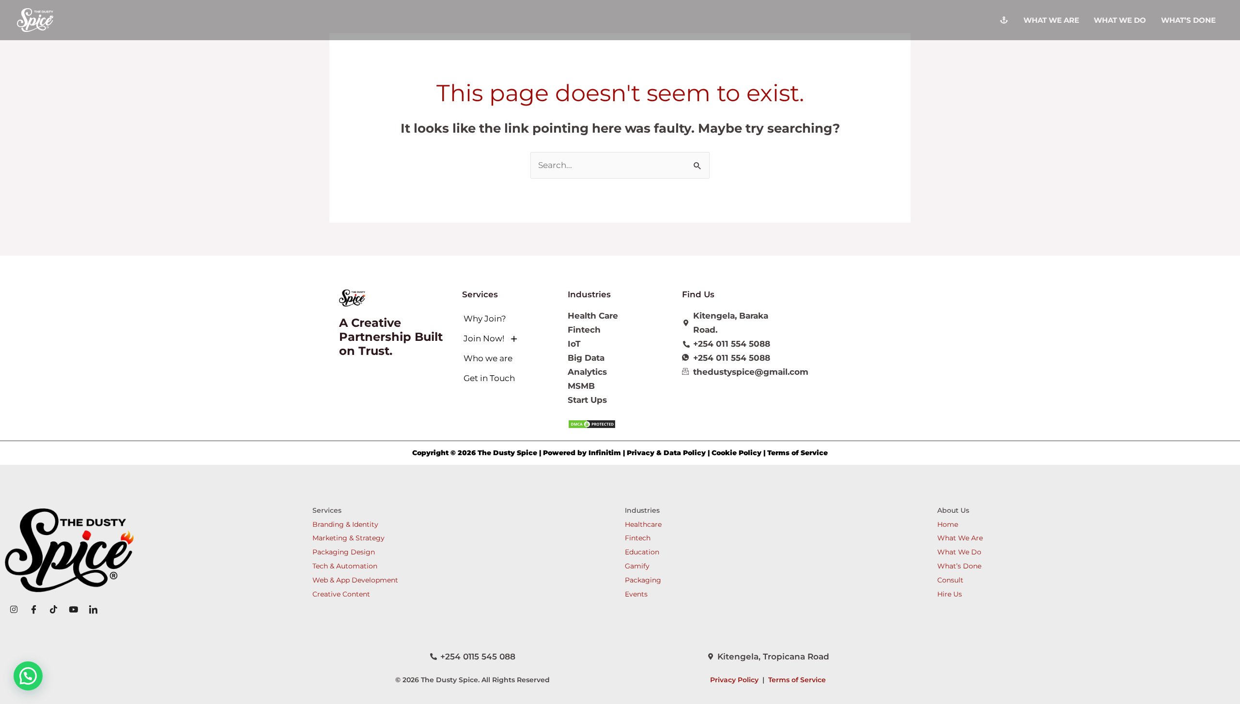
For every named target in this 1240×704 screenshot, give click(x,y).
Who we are (488, 358)
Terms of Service (797, 679)
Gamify (637, 566)
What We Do (1120, 20)
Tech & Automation (344, 566)
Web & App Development (355, 580)
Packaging (643, 580)
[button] (509, 339)
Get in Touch (489, 378)
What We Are (960, 538)
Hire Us (949, 594)
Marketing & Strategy (348, 538)
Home (947, 524)
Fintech (638, 538)
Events (636, 594)
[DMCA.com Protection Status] (592, 424)
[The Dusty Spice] (35, 19)
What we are (1051, 20)
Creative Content (341, 594)
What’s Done (1188, 20)
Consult (950, 580)
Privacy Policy (734, 679)
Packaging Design (343, 552)
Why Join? (485, 318)
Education (642, 552)
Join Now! (484, 338)
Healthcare (643, 524)
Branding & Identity (345, 524)
